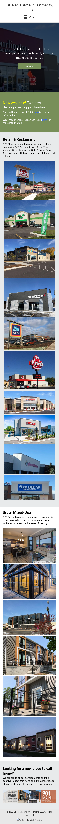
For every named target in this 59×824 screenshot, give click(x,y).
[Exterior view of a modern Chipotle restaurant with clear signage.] (29, 429)
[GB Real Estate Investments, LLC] (29, 180)
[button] (29, 66)
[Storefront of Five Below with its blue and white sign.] (29, 488)
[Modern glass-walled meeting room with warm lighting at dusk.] (29, 581)
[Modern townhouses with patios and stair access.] (29, 655)
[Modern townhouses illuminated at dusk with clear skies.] (29, 737)
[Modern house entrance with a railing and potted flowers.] (29, 696)
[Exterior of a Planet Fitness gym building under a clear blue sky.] (29, 459)
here (36, 112)
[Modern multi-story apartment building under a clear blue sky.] (29, 617)
